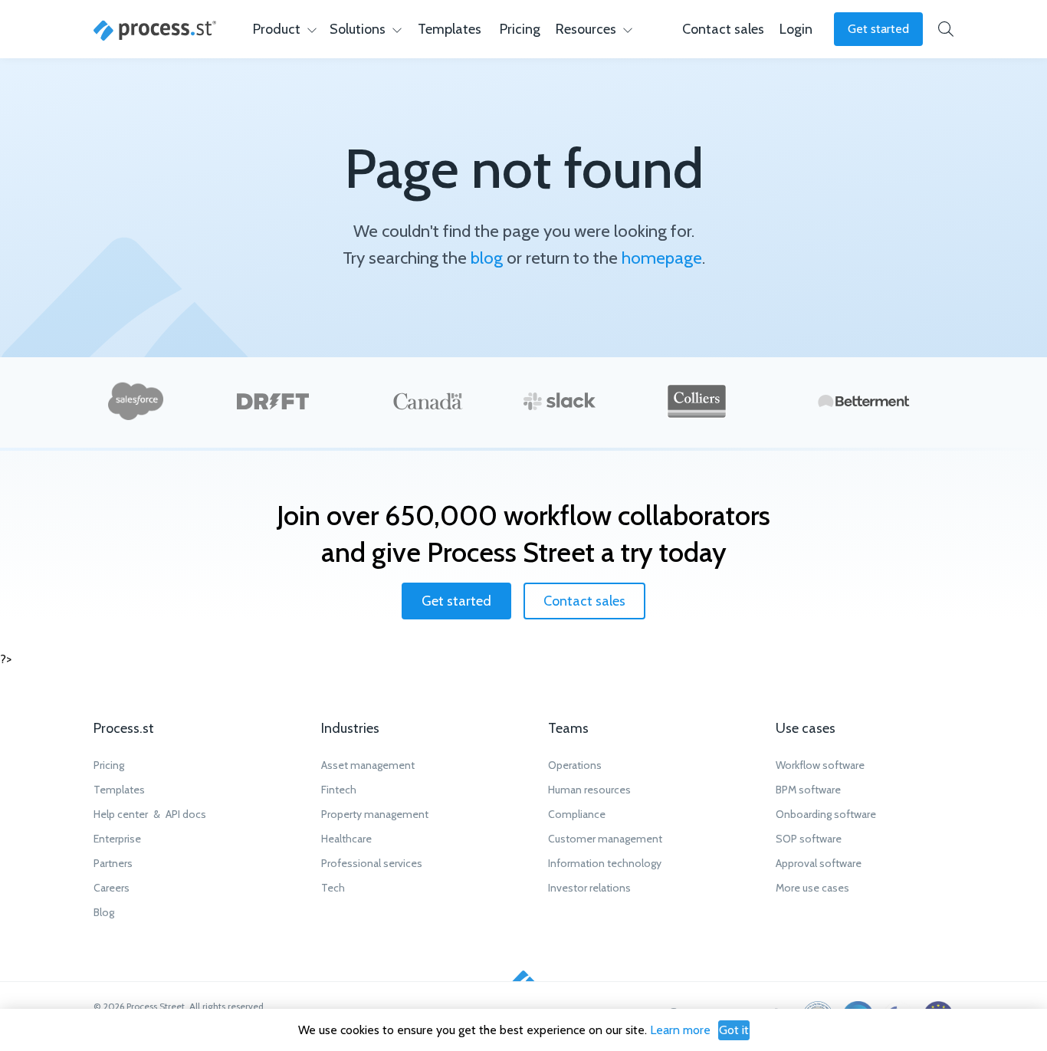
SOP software (809, 839)
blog (487, 257)
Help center (121, 814)
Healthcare (346, 839)
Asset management (368, 765)
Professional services (371, 863)
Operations (575, 765)
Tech (333, 888)
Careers (112, 888)
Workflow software (820, 765)
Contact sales (584, 601)
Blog (104, 912)
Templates (449, 29)
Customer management (605, 839)
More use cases (812, 888)
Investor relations (589, 888)
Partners (113, 863)
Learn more (680, 1030)
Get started (878, 28)
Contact (723, 29)
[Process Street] (155, 30)
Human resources (589, 789)
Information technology (604, 863)
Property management (374, 814)
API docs (186, 814)
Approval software (819, 863)
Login (796, 29)
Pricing (520, 29)
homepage (662, 257)
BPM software (808, 789)
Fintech (338, 789)
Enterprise (117, 839)
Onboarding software (826, 814)
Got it (734, 1030)
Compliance (577, 814)
